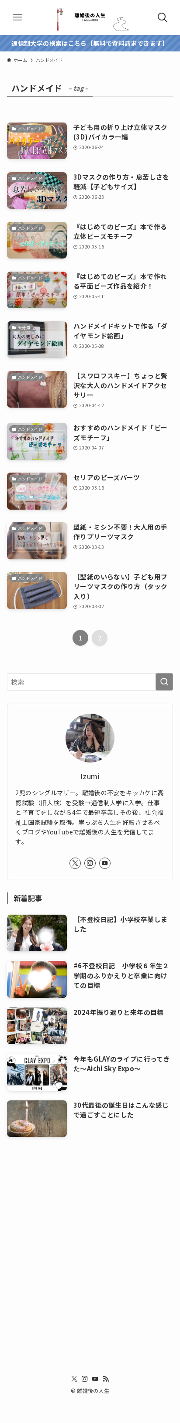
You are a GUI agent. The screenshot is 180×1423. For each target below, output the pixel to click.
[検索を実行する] (164, 682)
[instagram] (90, 863)
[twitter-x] (75, 863)
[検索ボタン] (162, 17)
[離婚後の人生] (90, 17)
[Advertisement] (90, 1240)
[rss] (106, 1379)
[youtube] (105, 863)
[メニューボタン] (17, 17)
